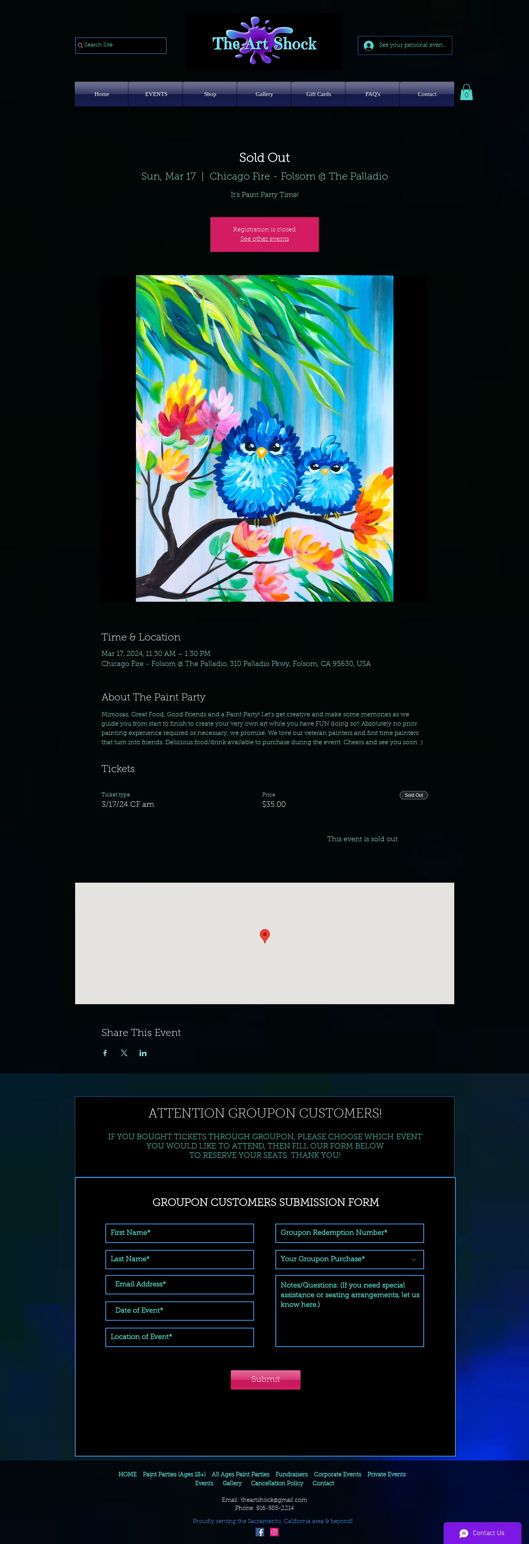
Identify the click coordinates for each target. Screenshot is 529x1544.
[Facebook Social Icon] (260, 1532)
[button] (466, 92)
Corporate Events (337, 1475)
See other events (264, 239)
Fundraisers (292, 1475)
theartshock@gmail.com (274, 1500)
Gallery (232, 1484)
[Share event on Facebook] (105, 1053)
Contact (322, 1484)
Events (204, 1484)
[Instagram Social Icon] (274, 1532)
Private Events (387, 1475)
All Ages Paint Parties (241, 1475)
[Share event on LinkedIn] (143, 1053)
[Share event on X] (124, 1053)
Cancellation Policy (277, 1484)
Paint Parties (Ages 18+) (174, 1475)
